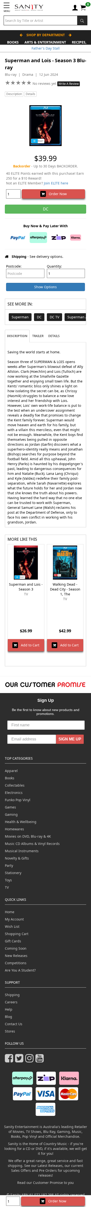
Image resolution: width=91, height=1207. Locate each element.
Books (13, 42)
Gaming (11, 814)
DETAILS (54, 336)
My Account (14, 919)
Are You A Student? (20, 970)
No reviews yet (45, 83)
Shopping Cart (16, 933)
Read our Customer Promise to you (45, 1182)
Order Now (56, 193)
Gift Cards (13, 941)
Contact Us (13, 1024)
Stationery (13, 872)
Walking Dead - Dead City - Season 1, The (65, 589)
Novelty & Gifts (17, 858)
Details (30, 94)
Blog (8, 1016)
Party (9, 865)
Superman (20, 317)
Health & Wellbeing (20, 821)
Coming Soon (15, 948)
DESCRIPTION (17, 336)
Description (14, 94)
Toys (8, 880)
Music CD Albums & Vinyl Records (32, 843)
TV (7, 887)
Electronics (14, 792)
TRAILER (37, 336)
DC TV (54, 317)
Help (8, 1009)
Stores (10, 1031)
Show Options (45, 287)
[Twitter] (20, 1060)
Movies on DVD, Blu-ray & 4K (28, 836)
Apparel (11, 770)
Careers (11, 1002)
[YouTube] (40, 1060)
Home (9, 912)
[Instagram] (30, 1060)
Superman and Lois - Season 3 (26, 586)
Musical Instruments (22, 851)
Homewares (14, 829)
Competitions (15, 963)
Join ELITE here (56, 183)
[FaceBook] (10, 1060)
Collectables (15, 785)
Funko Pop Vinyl (17, 800)
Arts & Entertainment (45, 42)
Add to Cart (28, 645)
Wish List (12, 926)
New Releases (16, 955)
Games (10, 807)
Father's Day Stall (46, 48)
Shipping (12, 994)
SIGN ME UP (69, 739)
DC (39, 317)
